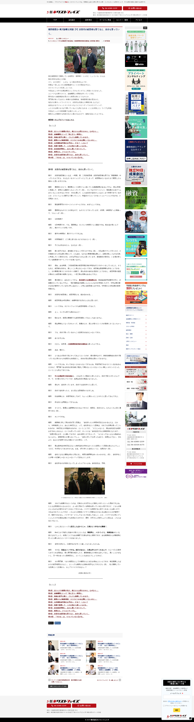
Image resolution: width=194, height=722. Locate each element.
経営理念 (88, 20)
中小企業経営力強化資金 (66, 41)
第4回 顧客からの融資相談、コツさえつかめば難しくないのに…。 (72, 140)
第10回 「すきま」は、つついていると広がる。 (66, 157)
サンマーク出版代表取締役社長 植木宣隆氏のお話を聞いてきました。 (66, 681)
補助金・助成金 (130, 322)
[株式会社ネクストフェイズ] (63, 12)
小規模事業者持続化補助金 (81, 41)
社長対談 (92, 41)
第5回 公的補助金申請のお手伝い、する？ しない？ (68, 143)
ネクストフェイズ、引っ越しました (107, 680)
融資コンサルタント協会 (133, 349)
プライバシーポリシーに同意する (176, 705)
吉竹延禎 (107, 41)
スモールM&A (130, 326)
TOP (55, 20)
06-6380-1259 (137, 441)
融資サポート (130, 315)
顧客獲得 (128, 330)
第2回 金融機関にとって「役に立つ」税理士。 (65, 134)
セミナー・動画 (122, 20)
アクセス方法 (137, 464)
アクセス (139, 20)
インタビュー (54, 41)
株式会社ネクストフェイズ (100, 720)
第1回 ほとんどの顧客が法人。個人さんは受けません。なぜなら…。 (73, 131)
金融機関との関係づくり (133, 319)
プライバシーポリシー (175, 701)
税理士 (98, 41)
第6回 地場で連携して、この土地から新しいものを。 (68, 146)
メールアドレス (176, 693)
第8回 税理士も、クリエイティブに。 (62, 152)
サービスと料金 (105, 20)
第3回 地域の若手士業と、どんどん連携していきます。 (69, 137)
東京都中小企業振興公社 (88, 280)
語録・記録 (129, 337)
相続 (127, 345)
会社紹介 (72, 20)
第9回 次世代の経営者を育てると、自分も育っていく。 (69, 155)
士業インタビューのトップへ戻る (58, 686)
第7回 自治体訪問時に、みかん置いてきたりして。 (67, 149)
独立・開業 (129, 334)
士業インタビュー (63, 38)
